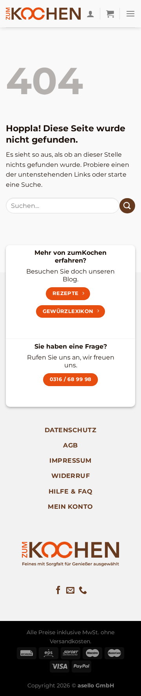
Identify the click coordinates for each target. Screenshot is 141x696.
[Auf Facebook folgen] (58, 590)
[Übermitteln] (127, 205)
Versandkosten (70, 641)
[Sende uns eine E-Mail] (70, 590)
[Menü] (130, 13)
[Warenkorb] (110, 13)
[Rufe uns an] (83, 590)
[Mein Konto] (90, 13)
